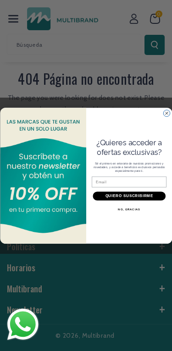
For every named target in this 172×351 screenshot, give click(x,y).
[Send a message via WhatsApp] (23, 324)
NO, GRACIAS (129, 209)
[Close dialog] (166, 113)
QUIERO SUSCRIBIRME (129, 195)
